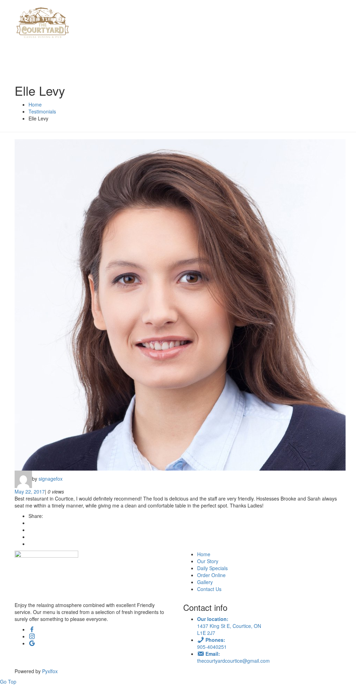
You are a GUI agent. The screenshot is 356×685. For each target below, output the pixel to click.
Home (203, 554)
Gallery (205, 581)
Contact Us (209, 588)
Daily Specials (212, 568)
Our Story (207, 561)
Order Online (211, 575)
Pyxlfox (50, 671)
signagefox (51, 478)
